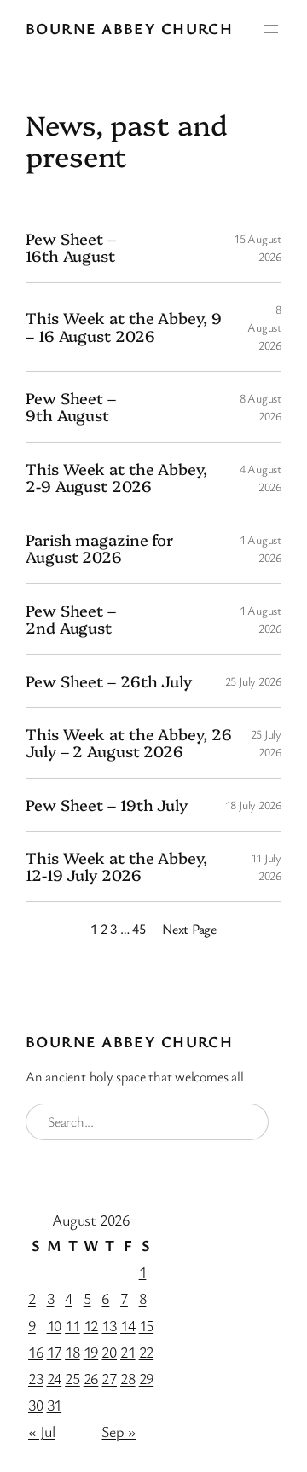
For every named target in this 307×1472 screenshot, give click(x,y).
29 (146, 1378)
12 (91, 1325)
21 (128, 1352)
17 (54, 1352)
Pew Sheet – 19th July (107, 805)
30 (35, 1404)
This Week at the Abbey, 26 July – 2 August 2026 (128, 743)
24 (54, 1378)
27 (109, 1378)
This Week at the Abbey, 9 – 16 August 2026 (124, 327)
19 (91, 1352)
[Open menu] (271, 29)
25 (72, 1378)
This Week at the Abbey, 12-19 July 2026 (116, 866)
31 (54, 1404)
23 (35, 1378)
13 (109, 1325)
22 (146, 1352)
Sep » (118, 1431)
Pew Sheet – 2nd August (71, 619)
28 (128, 1378)
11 (72, 1325)
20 (109, 1352)
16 (35, 1352)
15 (146, 1325)
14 (128, 1325)
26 (91, 1378)
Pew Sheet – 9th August (71, 407)
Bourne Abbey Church (129, 28)
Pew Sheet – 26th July (109, 681)
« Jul (41, 1431)
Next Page (189, 928)
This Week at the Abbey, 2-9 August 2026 (116, 478)
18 (72, 1352)
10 (54, 1325)
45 (139, 928)
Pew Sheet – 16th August (71, 247)
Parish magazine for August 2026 (99, 548)
